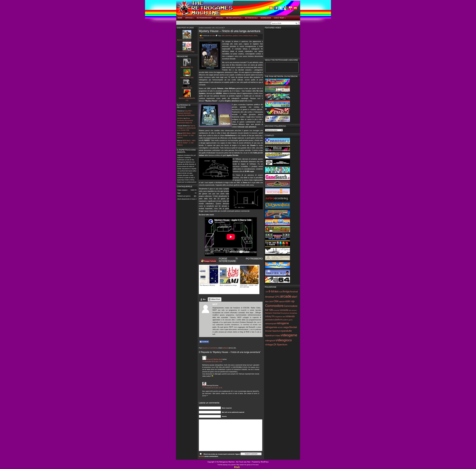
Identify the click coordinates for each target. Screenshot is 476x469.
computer (276, 310)
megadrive (278, 316)
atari (294, 296)
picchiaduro (269, 319)
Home (180, 18)
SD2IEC (280, 327)
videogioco (284, 339)
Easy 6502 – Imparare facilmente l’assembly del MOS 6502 (185, 113)
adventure (228, 36)
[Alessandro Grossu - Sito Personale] (277, 267)
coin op (290, 301)
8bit (223, 36)
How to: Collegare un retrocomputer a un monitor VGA (186, 128)
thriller (201, 38)
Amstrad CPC (272, 296)
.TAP (266, 292)
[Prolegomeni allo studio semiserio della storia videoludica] (277, 275)
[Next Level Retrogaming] (277, 121)
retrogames (271, 327)
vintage (269, 344)
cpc (290, 310)
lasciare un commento (209, 348)
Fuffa (213, 36)
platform (279, 319)
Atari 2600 (269, 301)
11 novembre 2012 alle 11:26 (212, 361)
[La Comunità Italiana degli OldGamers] (277, 208)
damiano (294, 310)
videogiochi (270, 340)
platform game (288, 320)
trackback (225, 348)
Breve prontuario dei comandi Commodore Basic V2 (185, 120)
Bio (204, 299)
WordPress (265, 462)
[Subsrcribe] (271, 9)
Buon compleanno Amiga (185, 51)
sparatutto (286, 330)
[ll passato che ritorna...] (277, 253)
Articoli (189, 18)
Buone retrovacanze (184, 40)
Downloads (266, 18)
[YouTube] (290, 9)
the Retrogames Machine (226, 462)
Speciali (219, 18)
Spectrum (270, 335)
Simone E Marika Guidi (214, 359)
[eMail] (295, 9)
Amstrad (294, 291)
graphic (235, 36)
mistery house (248, 36)
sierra (255, 36)
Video (277, 335)
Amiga (286, 291)
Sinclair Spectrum (273, 330)
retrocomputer (270, 323)
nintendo (290, 316)
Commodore (274, 305)
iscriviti (201, 456)
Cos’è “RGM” (279, 18)
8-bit (271, 291)
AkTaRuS (180, 118)
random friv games (245, 465)
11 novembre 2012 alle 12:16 (212, 388)
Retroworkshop (205, 18)
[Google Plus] (286, 9)
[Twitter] (281, 9)
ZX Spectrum (280, 344)
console (284, 309)
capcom (282, 301)
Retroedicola (251, 18)
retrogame (283, 323)
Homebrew (293, 313)
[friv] (237, 468)
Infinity (268, 316)
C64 (276, 301)
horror (241, 36)
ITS (273, 316)
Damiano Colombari (273, 313)
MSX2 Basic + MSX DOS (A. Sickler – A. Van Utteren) (186, 135)
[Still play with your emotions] (277, 143)
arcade (285, 296)
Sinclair (293, 327)
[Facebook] (276, 9)
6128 (280, 292)
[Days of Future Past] (277, 84)
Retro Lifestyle (234, 18)
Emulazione (285, 313)
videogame (289, 334)
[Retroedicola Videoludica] (277, 186)
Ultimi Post (215, 299)
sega (286, 327)
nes (284, 316)
